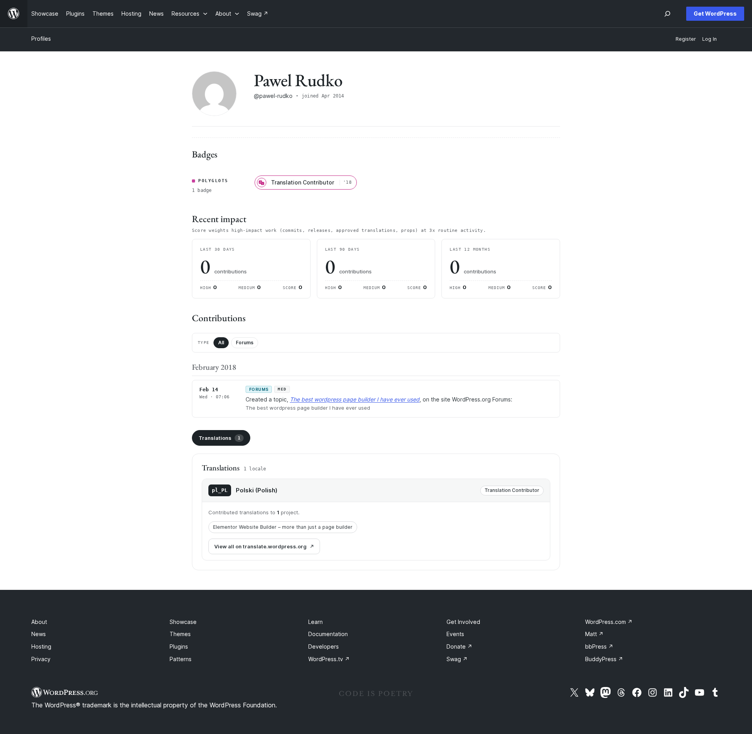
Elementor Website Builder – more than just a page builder (282, 527)
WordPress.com (609, 621)
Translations (219, 438)
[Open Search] (667, 13)
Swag (457, 659)
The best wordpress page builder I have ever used (354, 399)
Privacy (41, 659)
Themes (180, 634)
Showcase (183, 621)
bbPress (599, 646)
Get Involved (463, 621)
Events (455, 634)
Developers (323, 646)
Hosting (41, 646)
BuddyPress (604, 659)
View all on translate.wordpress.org (260, 546)
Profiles (41, 38)
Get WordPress (715, 13)
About (39, 621)
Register (686, 39)
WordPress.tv (329, 659)
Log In (709, 39)
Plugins (179, 646)
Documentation (328, 634)
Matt (594, 634)
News (38, 634)
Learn (315, 621)
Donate (459, 646)
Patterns (181, 659)
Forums (244, 342)
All (221, 342)
